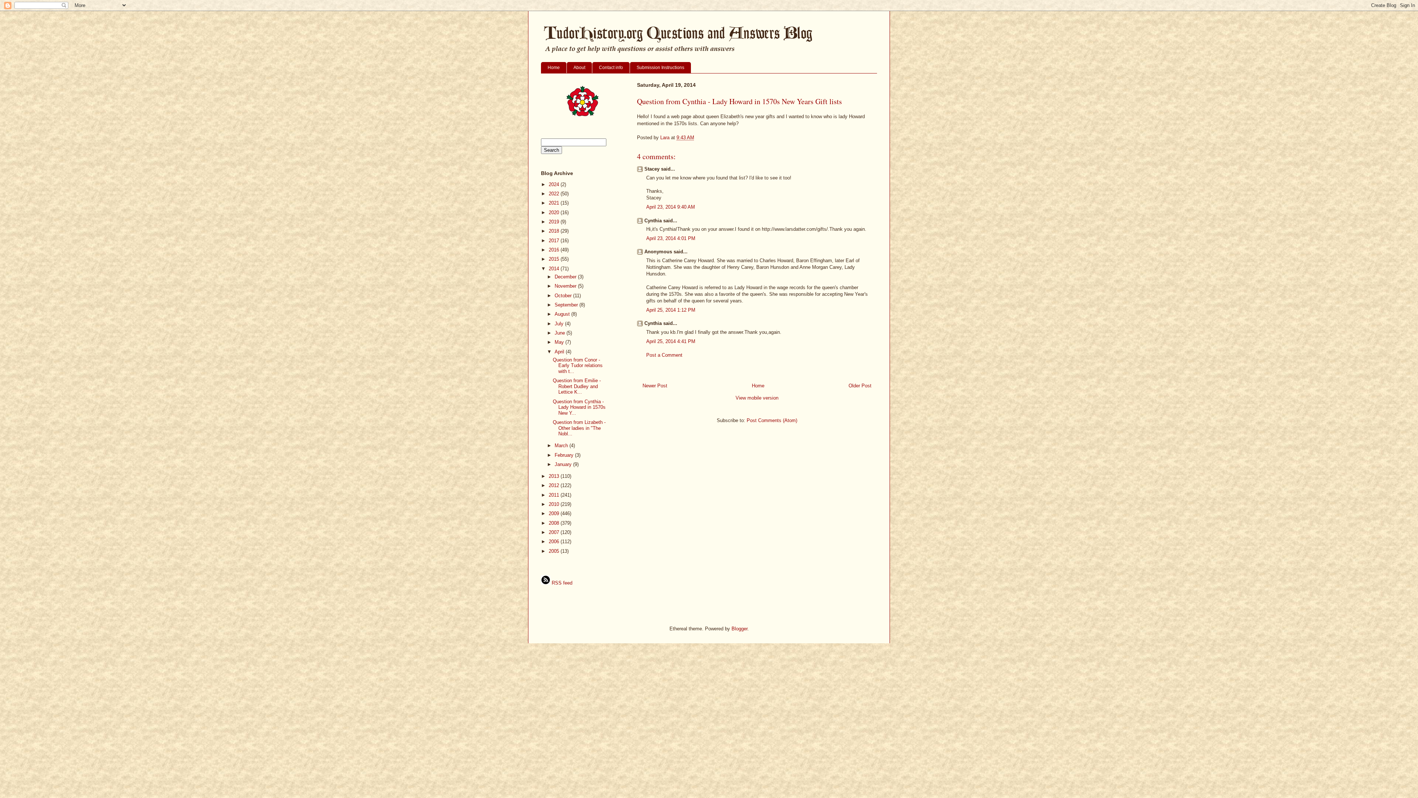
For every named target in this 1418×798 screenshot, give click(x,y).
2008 (555, 523)
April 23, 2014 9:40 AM (670, 207)
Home (554, 67)
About (579, 67)
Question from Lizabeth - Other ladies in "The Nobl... (579, 427)
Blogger (739, 628)
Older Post (860, 385)
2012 (555, 485)
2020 (555, 212)
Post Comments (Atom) (772, 420)
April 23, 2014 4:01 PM (670, 238)
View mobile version (757, 398)
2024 (555, 184)
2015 (555, 259)
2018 (555, 231)
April (560, 352)
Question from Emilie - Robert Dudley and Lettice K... (577, 386)
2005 (555, 551)
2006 (555, 541)
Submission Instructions (660, 67)
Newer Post (655, 385)
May (560, 342)
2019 (555, 222)
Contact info (611, 67)
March (562, 445)
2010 (555, 504)
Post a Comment (664, 355)
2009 (555, 513)
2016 (555, 250)
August (563, 314)
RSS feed (561, 583)
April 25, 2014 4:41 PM (670, 341)
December (566, 277)
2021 (555, 203)
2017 (555, 240)
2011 (555, 495)
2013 (555, 476)
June (560, 333)
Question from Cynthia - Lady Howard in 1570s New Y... (579, 407)
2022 (555, 193)
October (564, 295)
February (565, 455)
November (566, 286)
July (560, 323)
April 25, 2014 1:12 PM (670, 310)
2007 (555, 532)
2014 (555, 268)
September (567, 305)
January (564, 464)
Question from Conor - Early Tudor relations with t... (578, 365)
